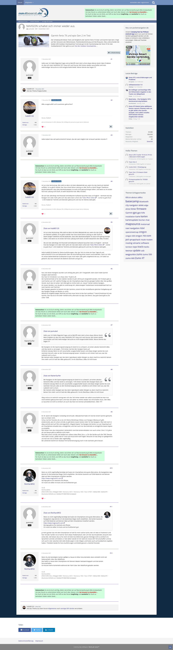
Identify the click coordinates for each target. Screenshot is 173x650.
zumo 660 (130, 258)
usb (142, 250)
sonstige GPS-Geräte (67, 608)
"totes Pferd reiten (88, 198)
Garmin (129, 212)
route (143, 239)
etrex (128, 209)
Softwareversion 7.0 (135, 85)
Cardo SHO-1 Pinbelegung (137, 167)
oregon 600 (130, 236)
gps (135, 212)
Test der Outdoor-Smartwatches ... (86, 46)
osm (148, 235)
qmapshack (134, 239)
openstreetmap (132, 232)
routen (149, 239)
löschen (142, 220)
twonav (129, 250)
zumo (139, 254)
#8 (111, 369)
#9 (111, 412)
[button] (24, 630)
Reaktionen (25, 122)
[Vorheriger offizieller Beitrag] (110, 213)
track (140, 246)
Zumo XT (139, 258)
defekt (141, 205)
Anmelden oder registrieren (139, 2)
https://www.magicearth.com (51, 478)
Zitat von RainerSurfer (52, 375)
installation (130, 216)
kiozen (130, 96)
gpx (139, 212)
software (145, 243)
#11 (111, 506)
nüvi (142, 228)
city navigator (132, 205)
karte (137, 216)
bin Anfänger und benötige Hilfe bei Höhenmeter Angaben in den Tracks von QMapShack (140, 92)
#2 (111, 100)
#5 (111, 222)
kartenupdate (132, 220)
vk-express (131, 81)
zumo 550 (147, 254)
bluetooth (143, 201)
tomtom (129, 247)
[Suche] (153, 2)
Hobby (130, 119)
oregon (143, 231)
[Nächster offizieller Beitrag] (110, 126)
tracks (146, 246)
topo (135, 246)
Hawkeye (131, 87)
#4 (111, 181)
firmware (141, 208)
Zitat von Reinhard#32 (52, 513)
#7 (111, 325)
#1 (111, 59)
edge (146, 205)
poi (127, 239)
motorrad (145, 224)
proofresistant (132, 103)
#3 (111, 135)
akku (140, 197)
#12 (111, 553)
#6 (111, 269)
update (136, 250)
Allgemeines (52, 608)
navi (127, 228)
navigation (134, 228)
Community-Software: (86, 647)
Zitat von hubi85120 (51, 228)
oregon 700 (141, 235)
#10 (111, 468)
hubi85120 (30, 89)
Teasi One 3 (133, 162)
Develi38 (150, 141)
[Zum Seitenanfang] (170, 647)
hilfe (143, 213)
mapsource (133, 224)
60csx (128, 197)
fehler (133, 209)
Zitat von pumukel (51, 331)
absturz (134, 197)
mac (148, 220)
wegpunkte (131, 254)
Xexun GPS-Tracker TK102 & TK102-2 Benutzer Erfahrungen (140, 156)
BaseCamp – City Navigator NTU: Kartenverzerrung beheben (140, 100)
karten (144, 216)
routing (129, 243)
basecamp (132, 201)
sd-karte (136, 243)
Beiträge (25, 125)
